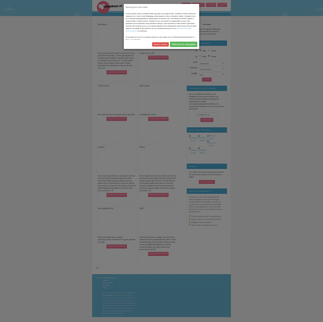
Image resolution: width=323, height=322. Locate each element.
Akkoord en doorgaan (184, 44)
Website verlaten (160, 44)
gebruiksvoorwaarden (183, 28)
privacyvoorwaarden (131, 31)
